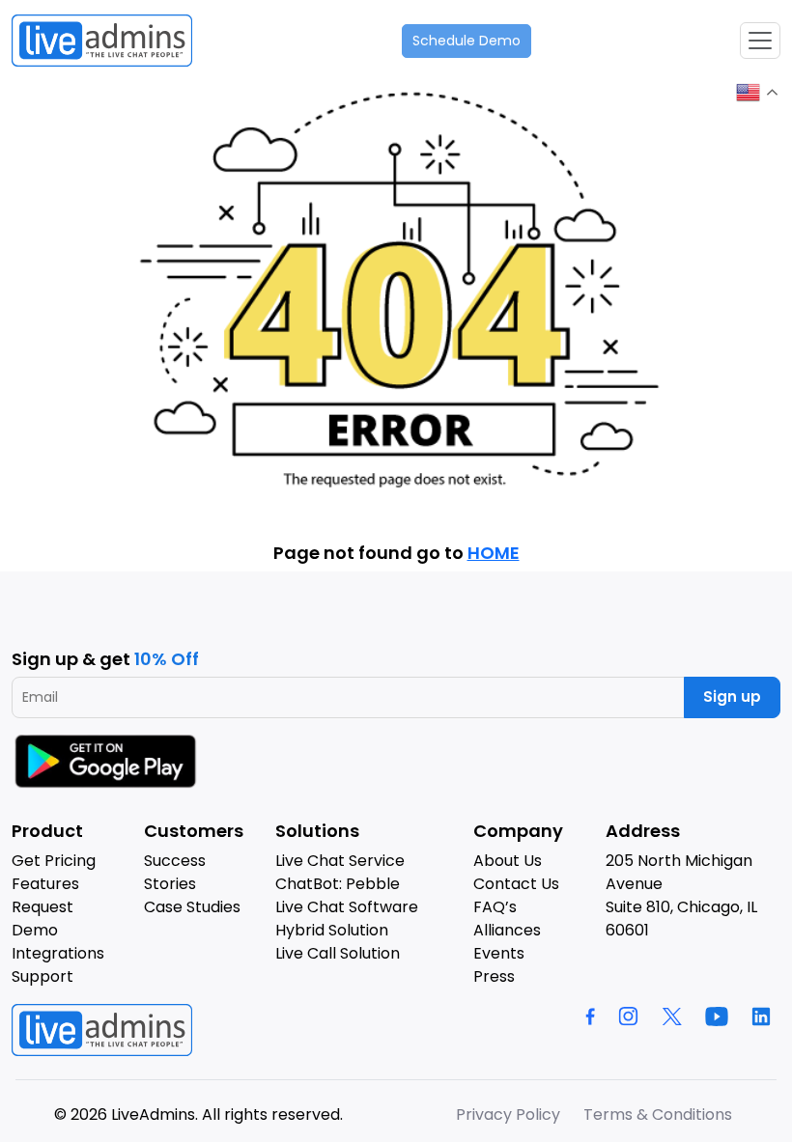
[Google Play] (108, 761)
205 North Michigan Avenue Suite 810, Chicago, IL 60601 (681, 895)
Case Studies (192, 907)
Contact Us (516, 884)
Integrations (58, 953)
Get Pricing (54, 861)
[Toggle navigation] (760, 40)
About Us (507, 861)
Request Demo (42, 918)
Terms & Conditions (657, 1114)
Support (42, 976)
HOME (493, 553)
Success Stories (175, 872)
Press (494, 976)
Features (45, 884)
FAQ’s (495, 907)
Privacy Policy (508, 1114)
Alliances (507, 930)
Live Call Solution (337, 953)
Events (498, 953)
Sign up (732, 696)
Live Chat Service (340, 861)
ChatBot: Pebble (337, 884)
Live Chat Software (346, 907)
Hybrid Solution (331, 930)
